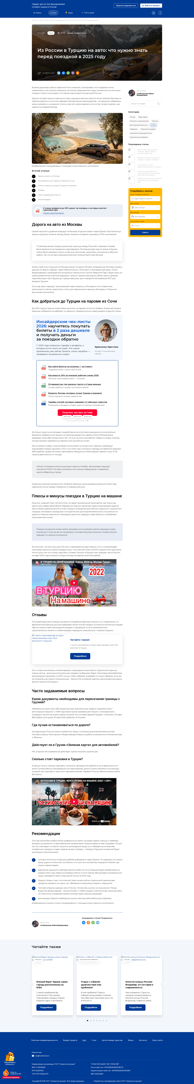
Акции (70, 13)
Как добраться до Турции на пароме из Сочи (56, 181)
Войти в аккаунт (152, 5)
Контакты (143, 1040)
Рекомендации (44, 199)
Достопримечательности (139, 125)
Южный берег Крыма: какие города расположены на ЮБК (52, 985)
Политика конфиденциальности (44, 1040)
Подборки (133, 129)
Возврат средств (70, 1040)
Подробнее (46, 1007)
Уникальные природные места (141, 133)
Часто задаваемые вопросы (49, 195)
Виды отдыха (143, 117)
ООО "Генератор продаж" (131, 1081)
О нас (94, 1040)
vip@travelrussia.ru (42, 1056)
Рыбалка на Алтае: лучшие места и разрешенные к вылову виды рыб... (149, 180)
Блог (54, 13)
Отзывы (41, 190)
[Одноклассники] (78, 73)
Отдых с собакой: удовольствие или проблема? (91, 985)
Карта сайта (157, 1040)
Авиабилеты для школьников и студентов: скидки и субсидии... (148, 158)
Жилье (38, 13)
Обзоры (155, 121)
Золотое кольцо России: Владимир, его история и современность (139, 985)
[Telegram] (59, 73)
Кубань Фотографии (148, 129)
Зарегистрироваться (126, 5)
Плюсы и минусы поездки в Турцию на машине (57, 186)
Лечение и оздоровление (139, 121)
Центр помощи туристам (112, 1040)
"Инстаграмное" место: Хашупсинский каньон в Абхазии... (149, 166)
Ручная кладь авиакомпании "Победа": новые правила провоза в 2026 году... (147, 151)
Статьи (41, 20)
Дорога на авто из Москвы (49, 176)
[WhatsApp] (68, 73)
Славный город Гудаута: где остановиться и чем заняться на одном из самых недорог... (148, 173)
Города (132, 117)
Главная (35, 20)
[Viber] (73, 73)
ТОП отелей (89, 13)
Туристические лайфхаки (139, 137)
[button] (87, 1020)
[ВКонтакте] (64, 73)
